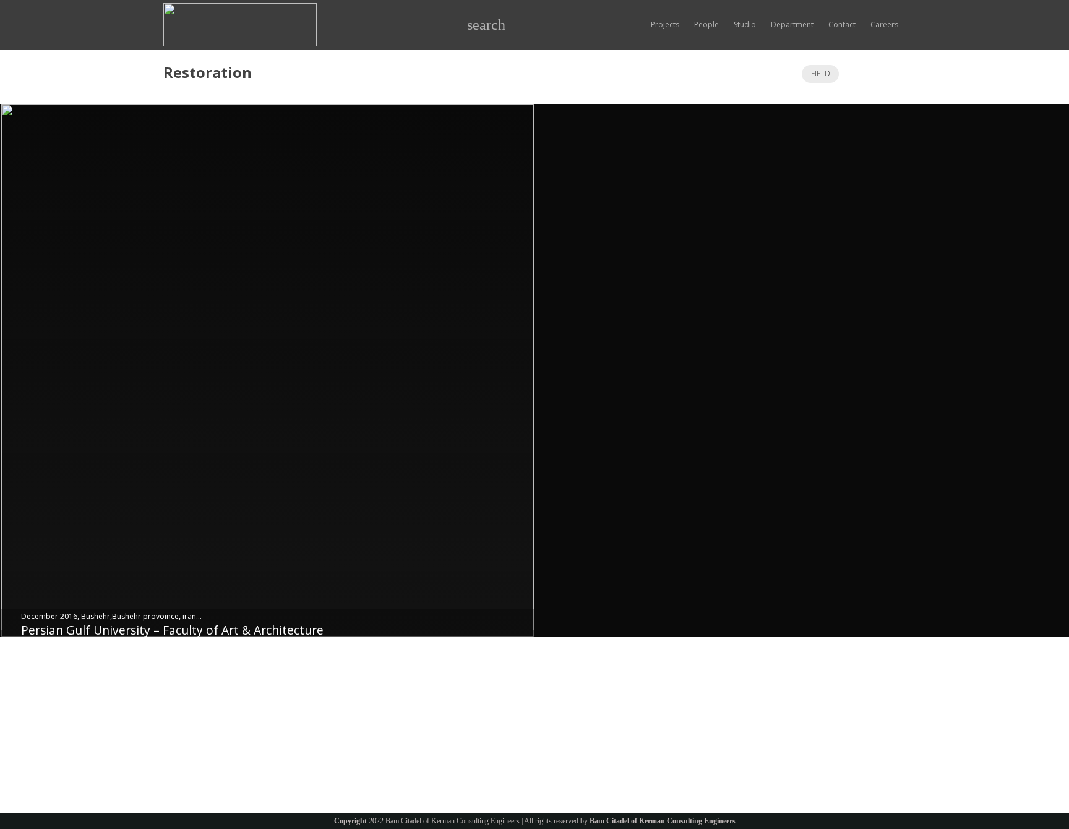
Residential (182, 777)
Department (323, 716)
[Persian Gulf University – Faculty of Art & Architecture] (267, 370)
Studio (313, 685)
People (314, 700)
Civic (171, 731)
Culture (176, 700)
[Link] (240, 24)
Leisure (176, 747)
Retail (172, 762)
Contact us (320, 731)
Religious (179, 685)
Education (180, 716)
